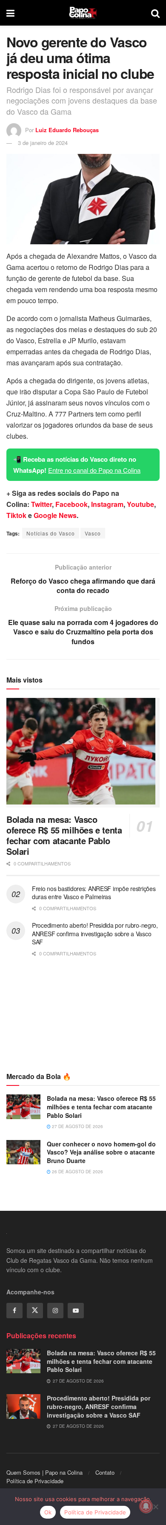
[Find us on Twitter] (35, 1310)
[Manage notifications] (146, 1506)
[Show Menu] (10, 13)
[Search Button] (155, 13)
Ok (48, 1512)
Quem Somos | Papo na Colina (44, 1472)
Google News (55, 515)
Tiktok (16, 515)
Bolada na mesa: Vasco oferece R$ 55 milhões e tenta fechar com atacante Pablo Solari (64, 835)
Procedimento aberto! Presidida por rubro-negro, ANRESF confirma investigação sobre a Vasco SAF (95, 933)
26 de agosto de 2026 (77, 1172)
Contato (104, 1472)
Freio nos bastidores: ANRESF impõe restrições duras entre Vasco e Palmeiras (93, 892)
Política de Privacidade (34, 1481)
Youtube (140, 504)
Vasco (93, 533)
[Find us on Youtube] (76, 1310)
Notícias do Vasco (50, 533)
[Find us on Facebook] (14, 1310)
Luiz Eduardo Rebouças (67, 130)
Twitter (41, 504)
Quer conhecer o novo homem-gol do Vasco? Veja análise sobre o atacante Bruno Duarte (101, 1152)
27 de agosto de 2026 (77, 1126)
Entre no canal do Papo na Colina (94, 470)
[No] (155, 1506)
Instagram (107, 504)
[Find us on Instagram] (55, 1310)
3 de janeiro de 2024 (43, 143)
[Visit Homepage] (83, 12)
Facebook (71, 504)
